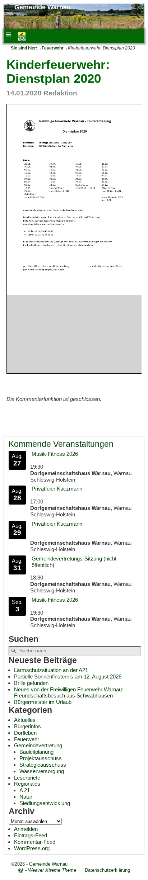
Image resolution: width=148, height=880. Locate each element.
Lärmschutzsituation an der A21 (51, 670)
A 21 (24, 790)
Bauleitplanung (36, 752)
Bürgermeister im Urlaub (42, 702)
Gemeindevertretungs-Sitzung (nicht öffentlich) (74, 561)
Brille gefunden (31, 683)
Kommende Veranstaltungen (61, 444)
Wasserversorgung (41, 771)
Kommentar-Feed (34, 842)
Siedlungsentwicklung (44, 803)
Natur (25, 797)
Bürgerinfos (27, 726)
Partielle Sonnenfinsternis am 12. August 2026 (67, 676)
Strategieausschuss (42, 765)
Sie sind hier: (24, 48)
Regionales (27, 784)
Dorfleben (25, 733)
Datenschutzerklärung (107, 870)
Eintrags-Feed (30, 835)
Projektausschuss (40, 758)
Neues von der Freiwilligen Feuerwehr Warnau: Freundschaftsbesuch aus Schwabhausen (68, 692)
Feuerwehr (53, 48)
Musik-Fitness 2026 (55, 454)
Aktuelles (25, 720)
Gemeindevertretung (38, 745)
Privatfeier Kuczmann (57, 489)
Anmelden (26, 829)
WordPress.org (32, 848)
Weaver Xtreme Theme (52, 870)
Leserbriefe (27, 778)
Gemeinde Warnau (42, 7)
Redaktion (60, 93)
